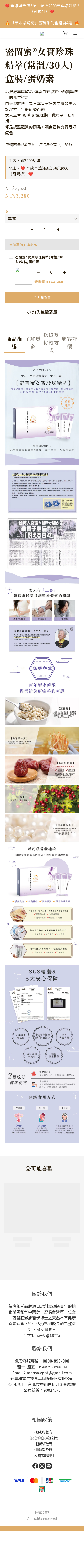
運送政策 (44, 1432)
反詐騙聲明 (44, 1455)
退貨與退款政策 (44, 1438)
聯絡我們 (44, 1449)
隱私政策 (44, 1444)
